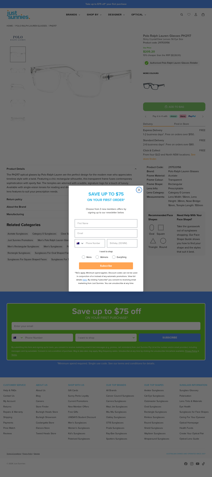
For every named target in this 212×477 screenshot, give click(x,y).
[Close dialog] (139, 190)
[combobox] (79, 243)
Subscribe (106, 266)
